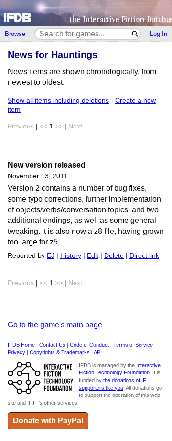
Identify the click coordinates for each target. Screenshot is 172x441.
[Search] (135, 34)
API (98, 352)
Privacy (16, 352)
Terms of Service (133, 345)
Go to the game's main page (55, 325)
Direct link (144, 255)
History (70, 255)
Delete (114, 255)
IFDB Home (21, 345)
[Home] (86, 13)
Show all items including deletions (58, 100)
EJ (50, 255)
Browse (15, 33)
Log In (158, 33)
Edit (92, 255)
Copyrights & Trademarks (60, 352)
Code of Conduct (89, 345)
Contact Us (52, 345)
